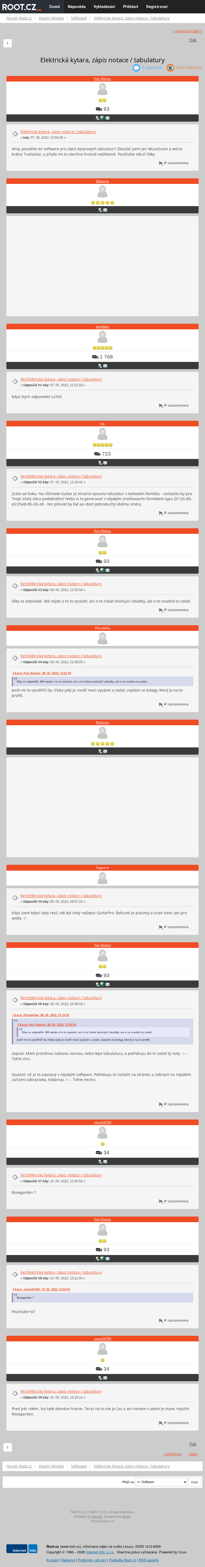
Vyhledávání (104, 7)
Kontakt (52, 1559)
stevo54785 (102, 1122)
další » (197, 31)
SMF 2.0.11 (79, 1512)
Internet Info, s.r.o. (100, 1551)
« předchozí (182, 31)
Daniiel (97, 1517)
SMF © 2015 (98, 1512)
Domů (54, 7)
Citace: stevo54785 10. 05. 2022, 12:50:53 (41, 1289)
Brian (127, 1517)
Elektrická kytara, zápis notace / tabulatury (58, 131)
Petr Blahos (102, 78)
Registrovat (157, 7)
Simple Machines (121, 1512)
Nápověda (77, 7)
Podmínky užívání (92, 1559)
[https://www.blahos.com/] (102, 118)
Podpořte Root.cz (122, 1559)
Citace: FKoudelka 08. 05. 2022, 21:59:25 (41, 1015)
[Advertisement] (102, 266)
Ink (102, 423)
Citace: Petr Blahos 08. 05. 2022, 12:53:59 (42, 673)
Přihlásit (130, 7)
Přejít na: (128, 1482)
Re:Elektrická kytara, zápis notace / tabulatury (61, 379)
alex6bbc (102, 326)
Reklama (102, 181)
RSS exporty (149, 1559)
